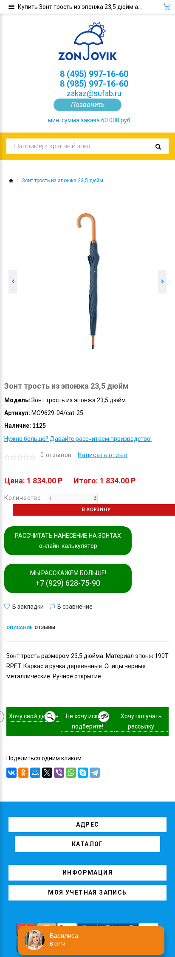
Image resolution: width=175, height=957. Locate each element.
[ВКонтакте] (11, 773)
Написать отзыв (102, 455)
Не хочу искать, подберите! (87, 721)
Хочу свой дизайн (34, 716)
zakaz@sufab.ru (94, 93)
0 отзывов (56, 455)
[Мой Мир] (35, 773)
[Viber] (59, 773)
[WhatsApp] (71, 773)
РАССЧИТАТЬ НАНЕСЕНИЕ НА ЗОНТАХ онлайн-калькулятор (68, 540)
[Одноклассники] (23, 773)
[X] (47, 773)
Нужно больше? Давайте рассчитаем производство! (78, 438)
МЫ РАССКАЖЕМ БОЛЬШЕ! (68, 578)
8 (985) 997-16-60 (94, 83)
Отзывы (44, 627)
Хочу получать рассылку (141, 721)
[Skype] (83, 773)
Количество (22, 497)
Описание (19, 627)
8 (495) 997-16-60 (94, 74)
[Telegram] (95, 773)
